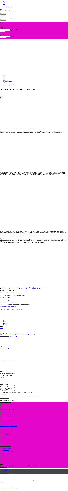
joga (3, 319)
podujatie (4, 321)
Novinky (4, 1)
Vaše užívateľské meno (14, 11)
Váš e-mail (12, 18)
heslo (11, 12)
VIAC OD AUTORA (13, 336)
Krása (4, 2)
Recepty (4, 5)
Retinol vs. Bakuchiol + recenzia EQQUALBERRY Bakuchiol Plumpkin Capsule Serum (19, 480)
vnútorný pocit (5, 324)
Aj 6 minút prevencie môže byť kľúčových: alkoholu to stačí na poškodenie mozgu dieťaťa (20, 334)
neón (3, 320)
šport (3, 322)
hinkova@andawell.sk (10, 466)
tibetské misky (5, 323)
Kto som (4, 24)
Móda (4, 3)
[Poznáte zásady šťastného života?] (6, 370)
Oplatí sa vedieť (5, 80)
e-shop (4, 82)
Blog (3, 23)
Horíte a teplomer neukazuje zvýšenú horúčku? (10, 442)
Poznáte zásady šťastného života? (7, 373)
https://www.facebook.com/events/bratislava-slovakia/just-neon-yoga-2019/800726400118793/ (23, 288)
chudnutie (4, 317)
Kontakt (4, 471)
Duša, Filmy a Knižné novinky (8, 81)
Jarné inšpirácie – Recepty (6, 348)
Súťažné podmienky (6, 470)
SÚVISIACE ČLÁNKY (4, 336)
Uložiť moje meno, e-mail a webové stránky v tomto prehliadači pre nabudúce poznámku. (16, 392)
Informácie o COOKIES (7, 469)
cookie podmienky (3, 15)
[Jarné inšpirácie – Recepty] (6, 345)
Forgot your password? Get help (5, 32)
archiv (4, 85)
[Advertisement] (34, 59)
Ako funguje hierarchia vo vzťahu (8, 360)
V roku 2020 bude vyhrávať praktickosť (9, 488)
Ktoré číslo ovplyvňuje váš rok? (7, 434)
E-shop (4, 25)
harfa (3, 318)
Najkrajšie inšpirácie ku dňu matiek (14, 333)
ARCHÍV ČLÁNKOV (4, 400)
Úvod (1, 85)
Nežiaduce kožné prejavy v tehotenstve (8, 426)
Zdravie (4, 4)
